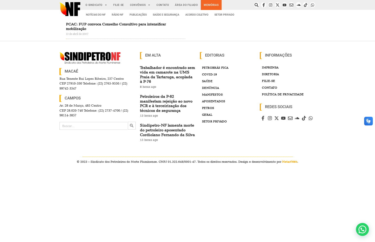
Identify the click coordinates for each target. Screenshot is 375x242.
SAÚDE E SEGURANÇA (166, 14)
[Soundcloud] (298, 5)
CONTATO (162, 4)
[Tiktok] (305, 5)
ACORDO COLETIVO (196, 14)
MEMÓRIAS (211, 4)
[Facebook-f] (263, 5)
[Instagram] (270, 5)
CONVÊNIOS (138, 4)
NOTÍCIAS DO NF (96, 14)
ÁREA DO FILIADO (186, 4)
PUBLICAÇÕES (138, 14)
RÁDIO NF (117, 14)
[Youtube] (284, 5)
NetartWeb (289, 161)
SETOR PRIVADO (224, 14)
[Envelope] (291, 5)
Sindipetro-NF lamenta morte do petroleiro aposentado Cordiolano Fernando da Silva (167, 130)
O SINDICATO (94, 4)
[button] (362, 229)
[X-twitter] (277, 5)
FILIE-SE (118, 4)
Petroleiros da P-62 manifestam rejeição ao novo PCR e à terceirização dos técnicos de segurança (166, 103)
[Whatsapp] (312, 5)
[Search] (256, 5)
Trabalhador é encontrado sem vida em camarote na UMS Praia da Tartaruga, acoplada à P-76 (167, 74)
